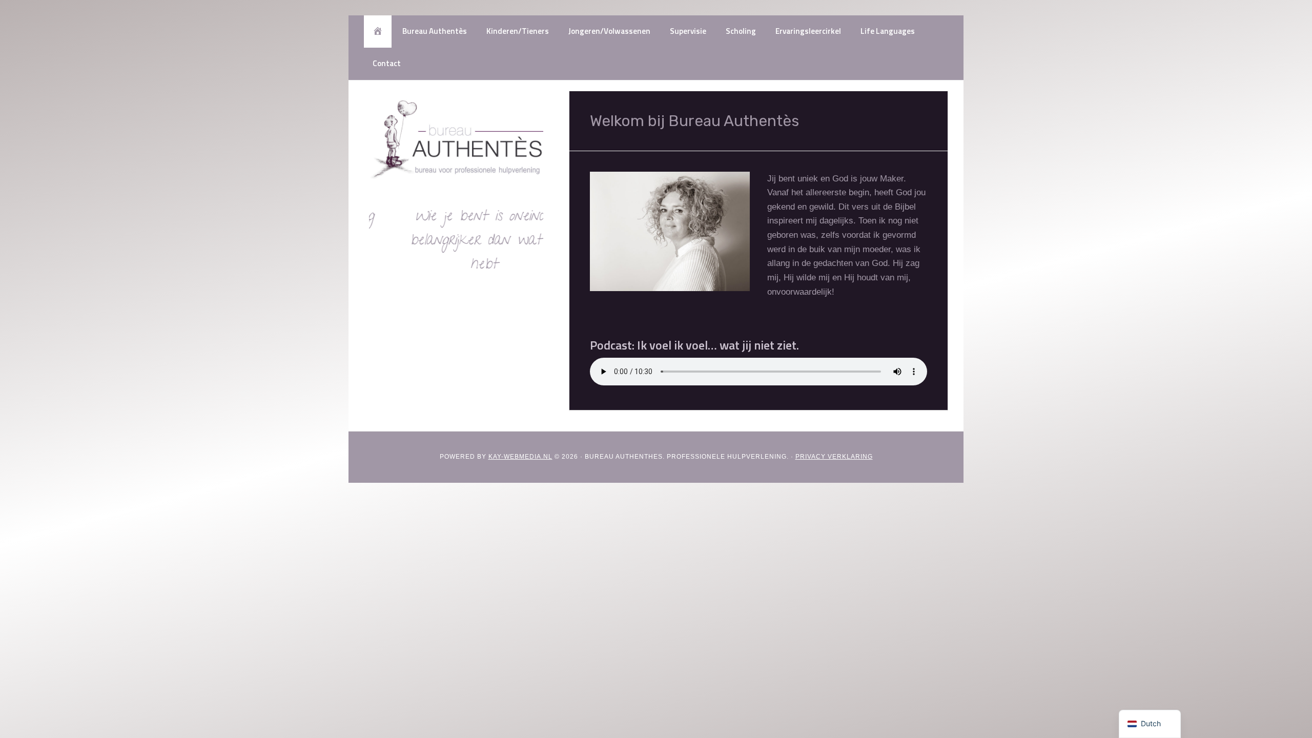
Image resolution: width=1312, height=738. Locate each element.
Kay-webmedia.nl (520, 456)
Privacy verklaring (834, 456)
